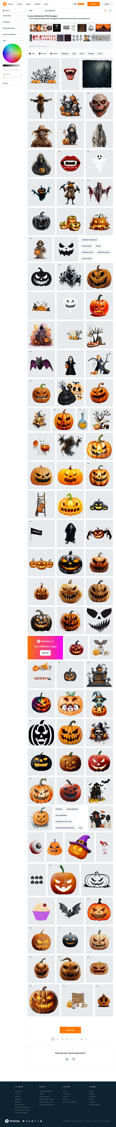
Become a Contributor (70, 1102)
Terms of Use (87, 1121)
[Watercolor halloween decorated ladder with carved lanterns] (41, 504)
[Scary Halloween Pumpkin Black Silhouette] (41, 277)
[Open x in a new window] (38, 1121)
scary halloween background (65, 828)
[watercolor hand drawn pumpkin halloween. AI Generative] (99, 306)
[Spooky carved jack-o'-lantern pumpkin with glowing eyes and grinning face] (70, 940)
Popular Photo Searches (46, 1102)
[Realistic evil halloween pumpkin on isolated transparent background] (41, 591)
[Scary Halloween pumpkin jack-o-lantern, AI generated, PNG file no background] (99, 277)
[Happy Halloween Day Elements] (70, 393)
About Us (66, 1096)
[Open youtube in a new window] (41, 1121)
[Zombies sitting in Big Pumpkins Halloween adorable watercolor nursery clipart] (99, 704)
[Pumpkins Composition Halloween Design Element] (70, 221)
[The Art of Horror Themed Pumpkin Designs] (70, 969)
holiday (100, 53)
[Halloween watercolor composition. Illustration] (39, 419)
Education (18, 1102)
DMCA (41, 1094)
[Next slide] (110, 53)
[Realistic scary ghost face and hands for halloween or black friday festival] (70, 277)
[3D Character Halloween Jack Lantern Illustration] (99, 364)
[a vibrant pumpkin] (41, 704)
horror (82, 53)
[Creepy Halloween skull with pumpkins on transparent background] (99, 733)
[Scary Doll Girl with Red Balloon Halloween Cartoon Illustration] (104, 847)
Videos (28, 4)
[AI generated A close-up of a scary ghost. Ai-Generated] (99, 192)
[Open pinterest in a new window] (32, 1121)
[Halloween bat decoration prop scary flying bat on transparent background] (70, 911)
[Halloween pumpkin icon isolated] (41, 733)
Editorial (37, 4)
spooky (98, 246)
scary (74, 53)
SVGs (33, 53)
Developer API (19, 1104)
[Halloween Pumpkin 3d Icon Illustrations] (41, 475)
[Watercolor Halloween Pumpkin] (99, 911)
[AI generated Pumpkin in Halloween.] (70, 733)
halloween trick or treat (63, 821)
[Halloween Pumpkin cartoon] (99, 393)
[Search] (105, 10)
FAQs (64, 1091)
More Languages (94, 1104)
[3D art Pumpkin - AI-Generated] (70, 620)
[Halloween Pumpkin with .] (63, 419)
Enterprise (18, 1099)
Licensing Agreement (45, 1091)
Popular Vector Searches (46, 1099)
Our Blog (66, 1099)
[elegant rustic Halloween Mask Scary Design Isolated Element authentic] (99, 105)
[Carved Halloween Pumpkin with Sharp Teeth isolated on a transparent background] (99, 940)
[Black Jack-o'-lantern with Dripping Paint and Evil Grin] (41, 620)
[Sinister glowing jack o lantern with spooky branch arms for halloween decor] (99, 533)
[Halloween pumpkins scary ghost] (104, 1000)
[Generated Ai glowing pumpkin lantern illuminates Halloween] (44, 1000)
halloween (65, 53)
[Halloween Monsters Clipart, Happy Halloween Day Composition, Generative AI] (70, 105)
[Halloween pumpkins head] (70, 504)
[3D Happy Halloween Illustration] (101, 419)
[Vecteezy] (5, 4)
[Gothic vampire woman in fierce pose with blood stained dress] (70, 533)
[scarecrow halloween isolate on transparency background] (70, 192)
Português (92, 1096)
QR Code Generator (21, 1112)
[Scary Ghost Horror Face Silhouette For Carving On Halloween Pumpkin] (66, 249)
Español (91, 1094)
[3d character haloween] (70, 364)
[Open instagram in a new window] (26, 1121)
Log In (107, 4)
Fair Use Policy (106, 1121)
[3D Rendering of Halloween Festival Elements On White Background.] (99, 335)
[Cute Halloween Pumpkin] (70, 475)
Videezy (17, 1096)
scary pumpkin (87, 246)
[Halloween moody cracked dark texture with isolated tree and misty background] (97, 74)
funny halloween (61, 815)
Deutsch (91, 1099)
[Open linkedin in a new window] (29, 1121)
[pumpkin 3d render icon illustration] (99, 969)
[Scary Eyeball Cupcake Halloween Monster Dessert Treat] (41, 911)
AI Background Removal (22, 1110)
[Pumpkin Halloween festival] (99, 762)
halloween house (87, 252)
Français (91, 1102)
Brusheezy (18, 1091)
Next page (70, 1030)
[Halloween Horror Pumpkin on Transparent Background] (99, 562)
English (91, 1091)
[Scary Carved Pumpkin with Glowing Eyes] (99, 591)
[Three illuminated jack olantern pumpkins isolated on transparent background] (41, 562)
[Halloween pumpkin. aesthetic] (63, 880)
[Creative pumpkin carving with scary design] (70, 591)
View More (101, 38)
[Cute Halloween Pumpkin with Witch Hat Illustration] (79, 847)
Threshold (6, 74)
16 (81, 1039)
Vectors (10, 4)
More (46, 4)
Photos (19, 4)
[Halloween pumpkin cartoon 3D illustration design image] (70, 762)
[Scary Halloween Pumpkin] (41, 393)
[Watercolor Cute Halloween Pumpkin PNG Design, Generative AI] (40, 818)
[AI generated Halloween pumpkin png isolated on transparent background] (40, 249)
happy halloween (72, 809)
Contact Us (66, 1094)
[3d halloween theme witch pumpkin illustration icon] (41, 940)
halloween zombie (103, 252)
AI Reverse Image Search (23, 1107)
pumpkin (91, 53)
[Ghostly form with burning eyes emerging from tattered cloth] (99, 134)
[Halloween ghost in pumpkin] (70, 704)
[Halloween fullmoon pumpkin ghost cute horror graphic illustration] (100, 818)
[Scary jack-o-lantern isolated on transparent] (41, 969)
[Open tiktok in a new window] (35, 1121)
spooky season (87, 258)
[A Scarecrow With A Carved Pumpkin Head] (41, 105)
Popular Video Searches (46, 1104)
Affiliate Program (44, 1096)
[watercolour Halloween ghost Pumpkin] (41, 335)
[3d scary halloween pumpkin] (70, 674)
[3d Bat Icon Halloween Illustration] (41, 364)
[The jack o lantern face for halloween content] (99, 620)
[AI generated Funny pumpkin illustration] (70, 791)
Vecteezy (17, 1094)
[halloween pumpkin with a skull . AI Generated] (70, 134)
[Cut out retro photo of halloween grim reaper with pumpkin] (41, 163)
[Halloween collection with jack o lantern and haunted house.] (41, 306)
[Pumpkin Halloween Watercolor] (99, 446)
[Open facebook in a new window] (23, 1121)
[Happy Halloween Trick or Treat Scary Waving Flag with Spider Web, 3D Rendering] (41, 533)
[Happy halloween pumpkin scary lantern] (54, 847)
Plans (75, 4)
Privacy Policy (96, 1121)
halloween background (89, 240)
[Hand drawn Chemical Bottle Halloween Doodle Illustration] (82, 419)
